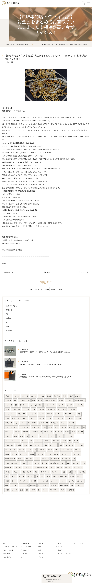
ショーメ (41, 418)
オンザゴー (72, 423)
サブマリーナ (72, 409)
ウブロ (37, 458)
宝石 (7, 322)
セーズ (73, 432)
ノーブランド (16, 409)
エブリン (49, 414)
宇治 (83, 463)
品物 (68, 463)
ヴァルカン (8, 467)
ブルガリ (69, 405)
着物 (39, 490)
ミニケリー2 (24, 485)
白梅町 (7, 454)
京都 (64, 396)
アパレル (24, 441)
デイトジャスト (43, 423)
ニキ (44, 427)
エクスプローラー (10, 450)
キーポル (63, 423)
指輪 (60, 445)
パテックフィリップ (50, 400)
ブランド (9, 310)
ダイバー (47, 441)
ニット (63, 481)
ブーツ (67, 432)
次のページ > (83, 272)
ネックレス (43, 436)
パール (50, 427)
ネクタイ (36, 463)
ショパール (8, 405)
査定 (21, 490)
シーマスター (69, 436)
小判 (74, 472)
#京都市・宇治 (56, 289)
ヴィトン (15, 490)
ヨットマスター (25, 427)
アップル (78, 418)
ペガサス (59, 467)
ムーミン (13, 476)
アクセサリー (54, 490)
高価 (25, 445)
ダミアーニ (68, 467)
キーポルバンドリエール (60, 476)
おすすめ (21, 450)
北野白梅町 (70, 490)
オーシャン (27, 467)
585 (42, 476)
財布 (45, 445)
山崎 (6, 485)
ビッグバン (45, 458)
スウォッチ (54, 423)
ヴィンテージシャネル (40, 467)
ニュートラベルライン (12, 441)
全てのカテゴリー (12, 306)
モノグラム (41, 450)
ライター (16, 472)
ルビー (7, 409)
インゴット (33, 436)
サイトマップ (78, 543)
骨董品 (7, 490)
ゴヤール (20, 458)
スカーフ (78, 396)
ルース (29, 450)
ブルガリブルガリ (70, 414)
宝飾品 (32, 454)
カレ (6, 476)
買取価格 (25, 432)
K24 (27, 436)
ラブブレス (69, 400)
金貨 (16, 405)
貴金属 (4, 263)
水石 (31, 441)
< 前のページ (8, 272)
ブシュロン (56, 441)
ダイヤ (62, 490)
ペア (29, 463)
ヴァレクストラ (10, 458)
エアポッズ (8, 423)
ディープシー (76, 454)
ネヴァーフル (21, 414)
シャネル (16, 396)
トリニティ (71, 481)
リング (64, 441)
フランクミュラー (27, 472)
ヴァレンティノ (80, 400)
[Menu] (88, 3)
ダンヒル (8, 472)
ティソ (14, 481)
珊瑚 (14, 400)
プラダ (71, 396)
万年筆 (48, 476)
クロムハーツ (62, 409)
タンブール (58, 414)
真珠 (56, 427)
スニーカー (40, 409)
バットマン (29, 458)
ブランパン (53, 445)
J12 (36, 472)
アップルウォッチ (66, 450)
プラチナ (60, 436)
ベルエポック (78, 467)
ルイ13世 (33, 481)
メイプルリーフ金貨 (52, 454)
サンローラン (36, 427)
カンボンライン (10, 414)
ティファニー (66, 458)
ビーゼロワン (32, 423)
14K (37, 476)
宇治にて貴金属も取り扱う (12, 250)
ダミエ (72, 476)
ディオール (23, 405)
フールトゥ (53, 485)
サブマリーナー (65, 454)
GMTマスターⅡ (58, 418)
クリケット (18, 467)
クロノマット (56, 472)
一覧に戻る (46, 272)
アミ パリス (54, 481)
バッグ (45, 490)
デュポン (41, 414)
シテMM (80, 432)
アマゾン (63, 427)
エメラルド (8, 432)
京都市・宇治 (64, 485)
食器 (64, 472)
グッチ (61, 400)
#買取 (47, 289)
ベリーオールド (43, 481)
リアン (49, 418)
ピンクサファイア (36, 432)
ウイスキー (14, 485)
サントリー (80, 481)
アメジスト (33, 418)
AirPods (23, 423)
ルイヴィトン (51, 409)
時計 (7, 314)
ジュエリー (26, 409)
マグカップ (30, 476)
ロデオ (52, 467)
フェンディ (61, 405)
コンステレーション (36, 445)
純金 (21, 436)
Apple (16, 423)
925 (74, 458)
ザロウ (50, 450)
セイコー (8, 436)
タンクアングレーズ (11, 427)
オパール (44, 463)
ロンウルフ (58, 432)
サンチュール (48, 432)
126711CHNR (69, 418)
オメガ (40, 400)
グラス (24, 463)
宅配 (27, 490)
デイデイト (38, 441)
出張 (7, 326)
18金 (70, 441)
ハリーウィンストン (36, 405)
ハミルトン (23, 454)
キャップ (79, 476)
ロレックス (79, 485)
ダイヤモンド (55, 458)
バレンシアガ (69, 445)
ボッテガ (8, 400)
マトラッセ (25, 396)
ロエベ (57, 450)
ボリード (77, 450)
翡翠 (33, 400)
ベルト (7, 481)
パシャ (71, 427)
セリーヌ (78, 427)
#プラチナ (38, 289)
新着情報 (9, 330)
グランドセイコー (24, 400)
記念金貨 (19, 445)
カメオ (76, 441)
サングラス (82, 472)
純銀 (69, 472)
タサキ (7, 418)
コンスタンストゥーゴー (57, 463)
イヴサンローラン (49, 405)
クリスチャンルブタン (12, 463)
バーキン (41, 396)
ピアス (33, 490)
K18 (35, 450)
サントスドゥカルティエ (19, 418)
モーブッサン (79, 445)
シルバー (52, 436)
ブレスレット (9, 445)
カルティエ (57, 396)
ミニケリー (76, 463)
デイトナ (8, 396)
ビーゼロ (15, 454)
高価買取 (33, 485)
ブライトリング (44, 472)
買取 (72, 485)
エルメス (33, 396)
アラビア (21, 476)
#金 (31, 289)
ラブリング (39, 454)
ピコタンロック (43, 485)
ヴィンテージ (32, 414)
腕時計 (15, 436)
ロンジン (17, 432)
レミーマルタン (23, 481)
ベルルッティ (79, 405)
